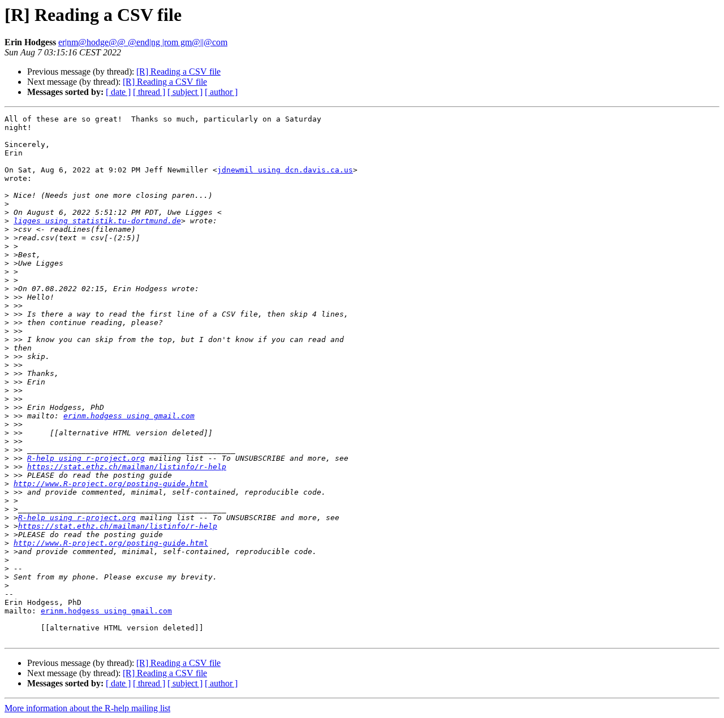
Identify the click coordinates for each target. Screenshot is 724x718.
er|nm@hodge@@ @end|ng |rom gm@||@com (142, 42)
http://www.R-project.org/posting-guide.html (111, 483)
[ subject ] (184, 92)
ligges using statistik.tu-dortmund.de (97, 221)
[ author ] (221, 92)
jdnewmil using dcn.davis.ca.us (285, 170)
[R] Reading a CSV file (178, 71)
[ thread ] (149, 92)
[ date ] (118, 92)
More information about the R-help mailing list (87, 708)
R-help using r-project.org (86, 458)
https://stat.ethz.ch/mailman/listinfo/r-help (126, 466)
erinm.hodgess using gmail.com (129, 416)
